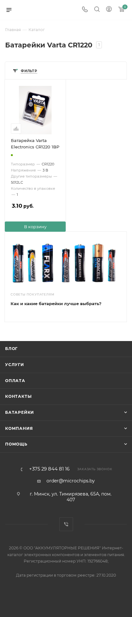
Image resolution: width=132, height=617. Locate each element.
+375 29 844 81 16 (49, 469)
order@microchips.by (70, 481)
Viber (66, 524)
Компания (19, 428)
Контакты (18, 396)
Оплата (15, 380)
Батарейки (19, 412)
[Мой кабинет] (109, 10)
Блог (11, 348)
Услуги (14, 364)
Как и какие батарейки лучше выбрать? (56, 303)
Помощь (16, 444)
